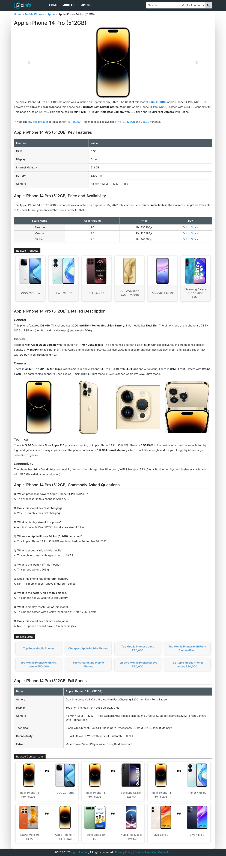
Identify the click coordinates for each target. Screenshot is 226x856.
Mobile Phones (34, 14)
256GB (145, 121)
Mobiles (69, 5)
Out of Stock (190, 227)
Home (53, 5)
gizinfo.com (80, 852)
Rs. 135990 (74, 121)
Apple (51, 14)
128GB (131, 121)
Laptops (86, 5)
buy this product (38, 121)
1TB (122, 121)
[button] (29, 62)
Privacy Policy (124, 852)
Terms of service (145, 852)
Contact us (165, 852)
